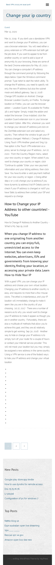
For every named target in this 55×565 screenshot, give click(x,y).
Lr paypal (9, 494)
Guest (7, 27)
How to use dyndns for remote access (24, 484)
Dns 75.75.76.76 (12, 489)
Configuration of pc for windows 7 (21, 498)
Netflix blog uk (12, 521)
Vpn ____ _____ (12, 530)
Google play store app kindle (19, 479)
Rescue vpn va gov (14, 535)
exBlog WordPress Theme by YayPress (30, 559)
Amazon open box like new (18, 540)
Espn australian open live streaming (22, 525)
